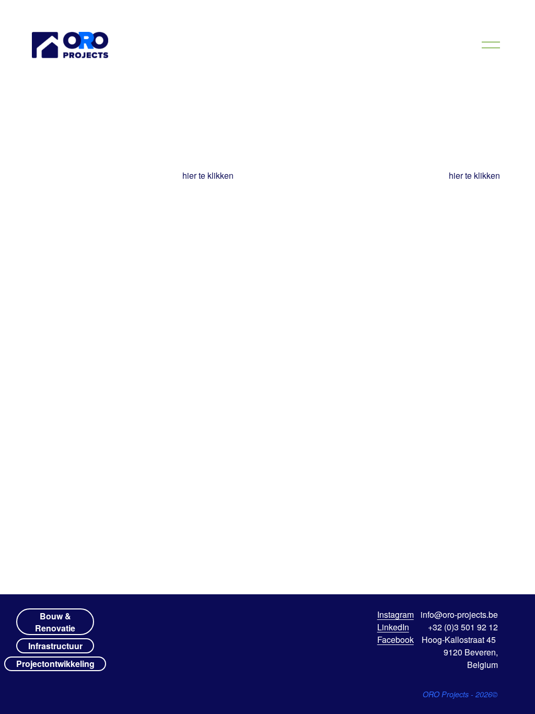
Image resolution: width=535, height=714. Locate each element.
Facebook (395, 640)
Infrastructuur (55, 646)
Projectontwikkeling (55, 664)
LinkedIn (393, 627)
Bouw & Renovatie (55, 622)
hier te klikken (208, 175)
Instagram (395, 614)
